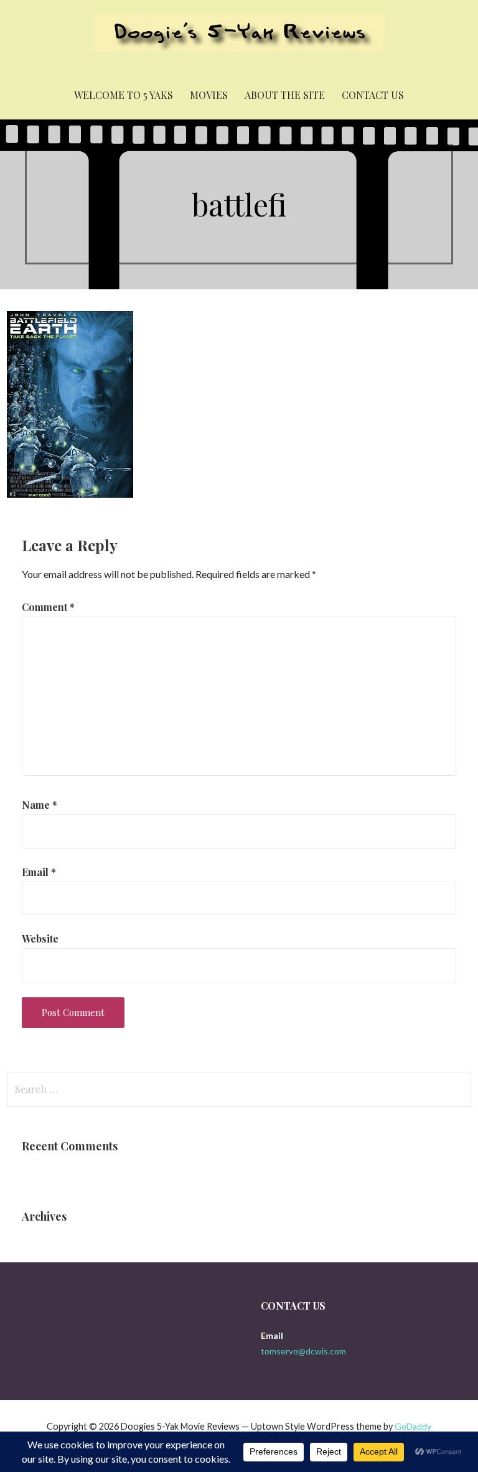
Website (40, 938)
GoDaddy (413, 1426)
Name (39, 804)
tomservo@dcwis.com (303, 1351)
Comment (48, 606)
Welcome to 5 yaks (123, 94)
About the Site (285, 94)
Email (39, 871)
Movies (209, 94)
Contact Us (373, 94)
